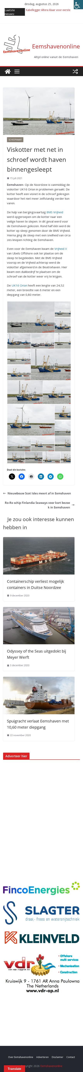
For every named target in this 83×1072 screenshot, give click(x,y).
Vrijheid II (60, 249)
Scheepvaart (15, 139)
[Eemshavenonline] (7, 71)
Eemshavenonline (56, 46)
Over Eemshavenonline (20, 1057)
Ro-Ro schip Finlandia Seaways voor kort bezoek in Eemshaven (37, 505)
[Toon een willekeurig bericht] (75, 71)
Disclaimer (57, 1057)
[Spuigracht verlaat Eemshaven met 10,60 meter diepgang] (39, 679)
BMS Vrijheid (55, 212)
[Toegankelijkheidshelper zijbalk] (78, 4)
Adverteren (42, 1057)
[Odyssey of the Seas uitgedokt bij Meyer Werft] (39, 609)
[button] (30, 317)
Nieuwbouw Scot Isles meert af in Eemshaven (39, 493)
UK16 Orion (19, 285)
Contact (70, 1057)
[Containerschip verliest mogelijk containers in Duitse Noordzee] (39, 539)
